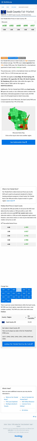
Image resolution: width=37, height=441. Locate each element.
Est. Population (31, 317)
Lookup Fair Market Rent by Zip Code (17, 344)
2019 (8, 297)
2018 (3, 297)
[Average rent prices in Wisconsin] (4, 322)
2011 (29, 289)
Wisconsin (14, 7)
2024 (3, 300)
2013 (8, 293)
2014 (13, 293)
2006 (3, 289)
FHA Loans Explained (11, 401)
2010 (24, 289)
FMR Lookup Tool (16, 424)
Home (3, 7)
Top (35, 416)
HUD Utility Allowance (28, 401)
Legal (31, 424)
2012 (3, 293)
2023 (29, 297)
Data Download (25, 424)
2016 (24, 293)
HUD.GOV (10, 430)
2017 (29, 293)
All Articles (25, 410)
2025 (8, 300)
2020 (13, 297)
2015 (19, 293)
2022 (24, 297)
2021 (19, 297)
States (7, 7)
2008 (13, 289)
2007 (8, 289)
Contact (18, 426)
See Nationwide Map (18, 142)
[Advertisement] (18, 44)
